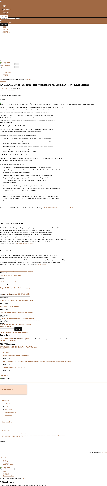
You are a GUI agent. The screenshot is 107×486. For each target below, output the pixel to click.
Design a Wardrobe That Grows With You (14, 367)
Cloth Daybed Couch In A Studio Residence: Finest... (17, 300)
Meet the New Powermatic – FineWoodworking (15, 294)
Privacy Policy (6, 463)
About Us (5, 460)
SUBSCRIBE (4, 16)
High (13, 271)
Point (24, 271)
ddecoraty (104, 452)
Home (4, 5)
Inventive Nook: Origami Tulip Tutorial (27, 347)
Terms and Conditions (8, 464)
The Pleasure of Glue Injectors (9, 306)
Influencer (17, 271)
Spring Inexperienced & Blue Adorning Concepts (16, 355)
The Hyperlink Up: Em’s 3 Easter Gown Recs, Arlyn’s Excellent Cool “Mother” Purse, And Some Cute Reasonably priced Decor (37, 361)
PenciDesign (28, 79)
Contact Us (6, 461)
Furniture (5, 10)
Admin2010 (4, 88)
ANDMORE (3, 271)
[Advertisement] (53, 48)
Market (21, 271)
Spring (32, 271)
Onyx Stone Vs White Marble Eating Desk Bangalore (17, 312)
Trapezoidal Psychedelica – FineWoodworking (15, 288)
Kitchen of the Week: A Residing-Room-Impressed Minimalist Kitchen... (18, 448)
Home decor (6, 12)
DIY (4, 6)
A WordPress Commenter (9, 347)
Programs (28, 271)
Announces (9, 271)
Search (18, 18)
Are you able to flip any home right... (9, 445)
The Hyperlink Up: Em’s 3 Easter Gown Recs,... (12, 442)
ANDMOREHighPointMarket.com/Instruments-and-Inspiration (60, 208)
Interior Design (7, 9)
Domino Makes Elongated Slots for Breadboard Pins (17, 318)
